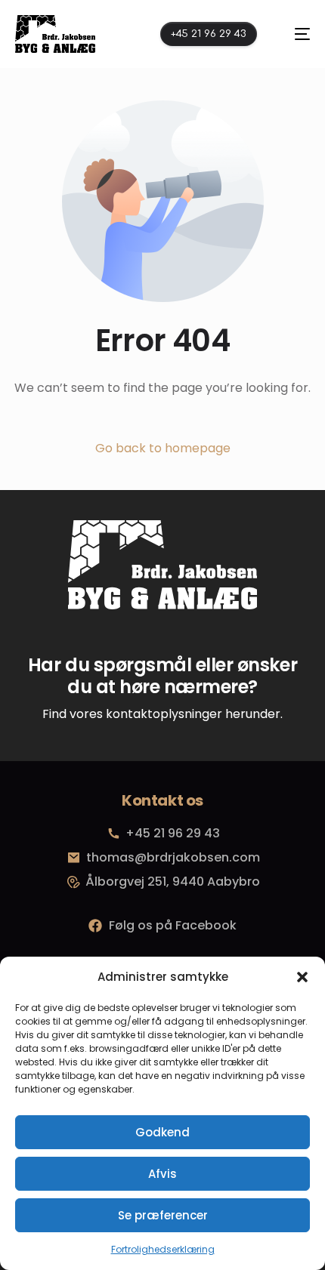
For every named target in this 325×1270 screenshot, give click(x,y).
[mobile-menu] (294, 34)
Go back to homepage (163, 448)
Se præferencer (163, 1215)
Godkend (162, 1132)
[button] (302, 977)
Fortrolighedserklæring (163, 1249)
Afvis (162, 1174)
